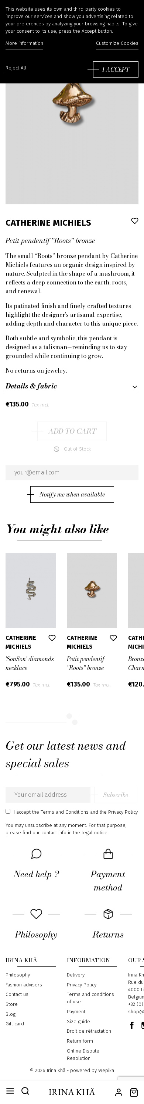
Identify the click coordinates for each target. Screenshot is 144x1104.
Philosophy (18, 975)
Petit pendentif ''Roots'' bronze (85, 663)
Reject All (16, 68)
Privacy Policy (81, 985)
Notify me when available (72, 494)
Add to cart (72, 431)
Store (12, 1004)
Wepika (106, 1070)
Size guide (78, 1022)
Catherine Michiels (48, 223)
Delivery (76, 975)
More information (24, 43)
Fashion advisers (24, 985)
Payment (76, 1012)
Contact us (17, 994)
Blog (11, 1014)
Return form (80, 1041)
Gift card (15, 1024)
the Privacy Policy (119, 812)
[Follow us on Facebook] (132, 1025)
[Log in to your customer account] (118, 1091)
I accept (115, 69)
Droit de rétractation (89, 1031)
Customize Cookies (117, 43)
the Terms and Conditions (60, 812)
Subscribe (115, 795)
